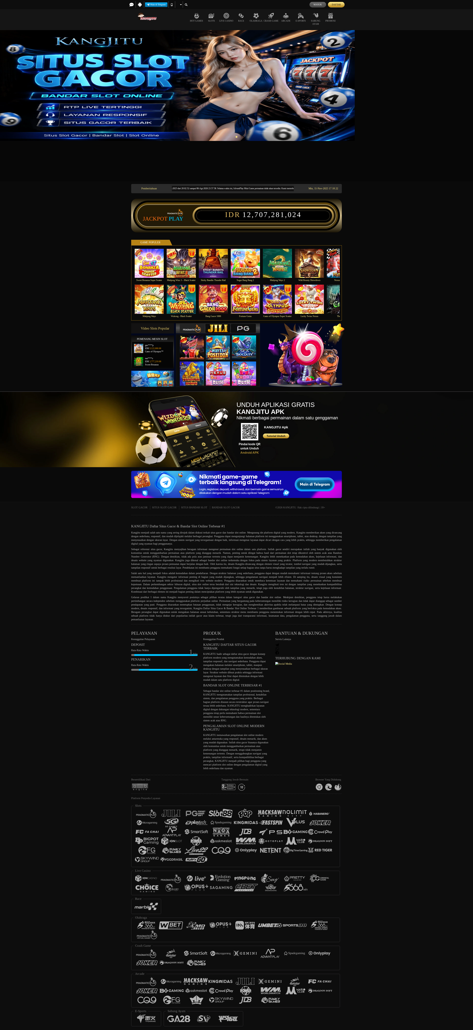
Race (241, 21)
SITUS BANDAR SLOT (194, 507)
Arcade (285, 21)
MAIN (151, 263)
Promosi (330, 21)
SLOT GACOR (139, 507)
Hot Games (196, 21)
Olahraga (256, 21)
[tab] (192, 328)
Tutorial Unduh (276, 435)
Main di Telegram (158, 4)
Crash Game (271, 21)
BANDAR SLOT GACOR (226, 507)
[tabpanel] (236, 85)
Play (176, 218)
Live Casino (226, 21)
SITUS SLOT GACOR (164, 507)
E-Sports (301, 21)
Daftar (336, 4)
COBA (194, 343)
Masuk (318, 4)
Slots (211, 21)
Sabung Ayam (315, 22)
